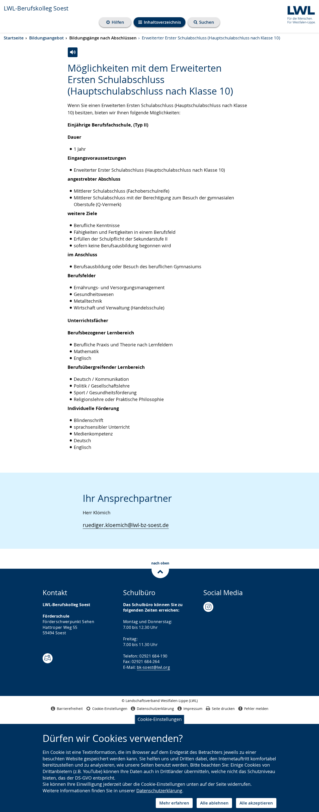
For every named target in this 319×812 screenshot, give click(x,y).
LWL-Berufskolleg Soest (36, 8)
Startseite (14, 38)
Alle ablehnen (214, 803)
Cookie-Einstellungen (160, 719)
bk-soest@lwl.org (153, 667)
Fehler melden (256, 708)
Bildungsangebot (46, 38)
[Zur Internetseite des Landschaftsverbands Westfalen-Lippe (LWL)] (299, 14)
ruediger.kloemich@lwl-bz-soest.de (126, 525)
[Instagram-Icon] (208, 607)
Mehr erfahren (174, 803)
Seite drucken (223, 708)
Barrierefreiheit (70, 708)
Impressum (192, 708)
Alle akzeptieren (256, 803)
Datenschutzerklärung (159, 791)
